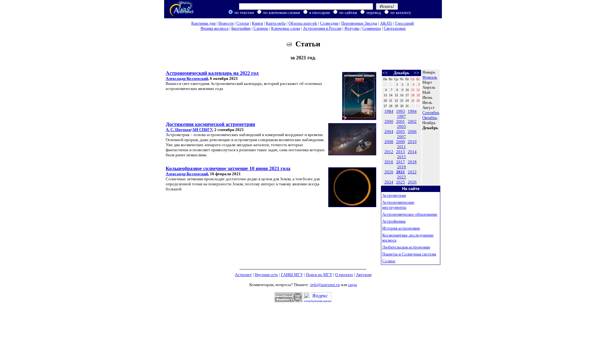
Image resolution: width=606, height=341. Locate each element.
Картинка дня (203, 23)
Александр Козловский (187, 78)
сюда (352, 284)
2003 (401, 126)
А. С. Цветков (178, 129)
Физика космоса (214, 28)
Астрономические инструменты (398, 205)
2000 (388, 121)
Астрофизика (394, 221)
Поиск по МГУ (319, 274)
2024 (388, 182)
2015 (401, 156)
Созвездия (329, 23)
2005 (400, 131)
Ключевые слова (285, 28)
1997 (401, 116)
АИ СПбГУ (202, 129)
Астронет (243, 274)
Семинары (371, 28)
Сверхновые (395, 28)
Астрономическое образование (409, 214)
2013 (400, 151)
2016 (388, 161)
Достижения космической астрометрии (210, 124)
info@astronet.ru (325, 284)
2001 (400, 121)
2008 (388, 141)
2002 (412, 121)
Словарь (260, 28)
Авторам (363, 274)
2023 (401, 177)
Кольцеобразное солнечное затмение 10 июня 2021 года (228, 168)
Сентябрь (430, 112)
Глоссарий (404, 23)
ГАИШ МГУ (292, 274)
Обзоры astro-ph (302, 23)
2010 (412, 141)
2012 (388, 151)
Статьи (242, 23)
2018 (412, 161)
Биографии (241, 28)
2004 (388, 131)
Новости (226, 23)
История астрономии (401, 228)
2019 (401, 167)
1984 (388, 111)
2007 (401, 136)
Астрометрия (394, 195)
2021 (400, 172)
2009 (400, 141)
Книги (257, 23)
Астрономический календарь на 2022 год (212, 73)
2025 (400, 182)
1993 (400, 111)
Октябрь (429, 117)
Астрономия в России (322, 28)
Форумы (351, 28)
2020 (388, 172)
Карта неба (276, 23)
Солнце (388, 261)
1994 (412, 111)
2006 (412, 131)
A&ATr (386, 23)
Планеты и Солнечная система (409, 254)
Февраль (429, 77)
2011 (401, 146)
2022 (412, 172)
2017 (400, 161)
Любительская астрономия (406, 247)
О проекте (344, 274)
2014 (412, 151)
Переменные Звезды (359, 23)
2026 (412, 182)
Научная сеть (266, 274)
